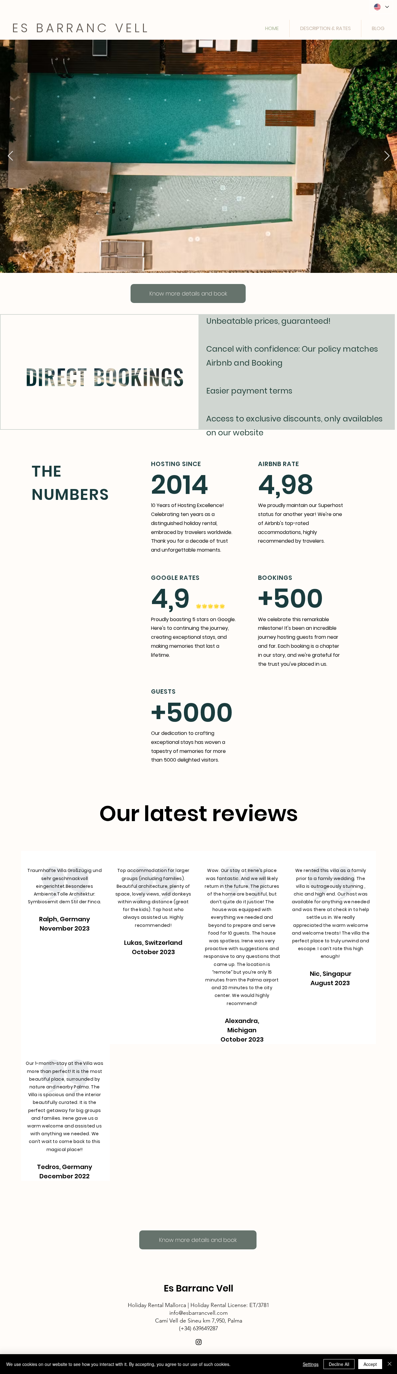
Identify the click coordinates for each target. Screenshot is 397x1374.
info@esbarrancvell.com (198, 1313)
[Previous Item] (10, 156)
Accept (370, 1364)
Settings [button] (311, 1364)
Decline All (339, 1364)
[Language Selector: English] (381, 7)
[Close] (389, 1364)
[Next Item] (387, 156)
